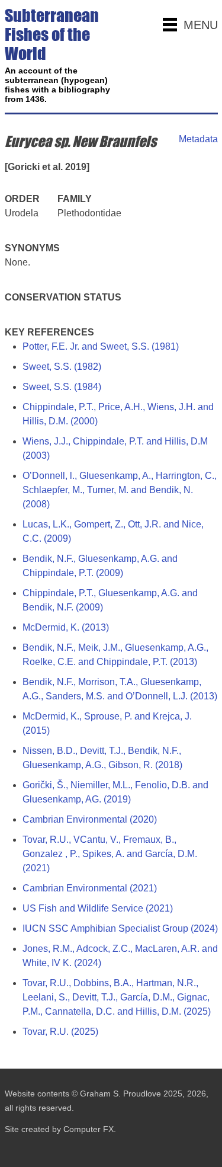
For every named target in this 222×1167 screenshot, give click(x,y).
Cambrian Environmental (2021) (89, 888)
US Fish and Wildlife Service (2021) (97, 908)
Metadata (198, 139)
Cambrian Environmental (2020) (89, 819)
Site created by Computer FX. (60, 1129)
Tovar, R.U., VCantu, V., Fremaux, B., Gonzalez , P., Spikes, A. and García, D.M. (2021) (109, 854)
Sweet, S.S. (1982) (61, 367)
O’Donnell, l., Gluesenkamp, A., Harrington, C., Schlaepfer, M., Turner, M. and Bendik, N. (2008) (119, 490)
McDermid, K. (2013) (65, 627)
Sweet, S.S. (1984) (61, 387)
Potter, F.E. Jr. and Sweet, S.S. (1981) (100, 346)
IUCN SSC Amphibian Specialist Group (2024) (120, 928)
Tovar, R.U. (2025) (60, 1032)
